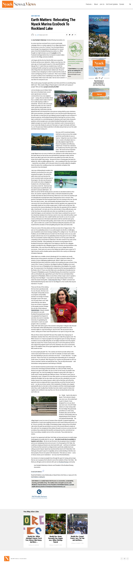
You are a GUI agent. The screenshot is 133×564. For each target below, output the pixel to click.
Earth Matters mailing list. (38, 477)
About (96, 4)
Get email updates (112, 4)
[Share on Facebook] (67, 34)
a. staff (37, 35)
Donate (121, 4)
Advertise (17, 558)
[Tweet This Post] (69, 34)
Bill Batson (31, 545)
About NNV (13, 558)
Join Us (102, 4)
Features (88, 4)
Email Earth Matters (36, 471)
